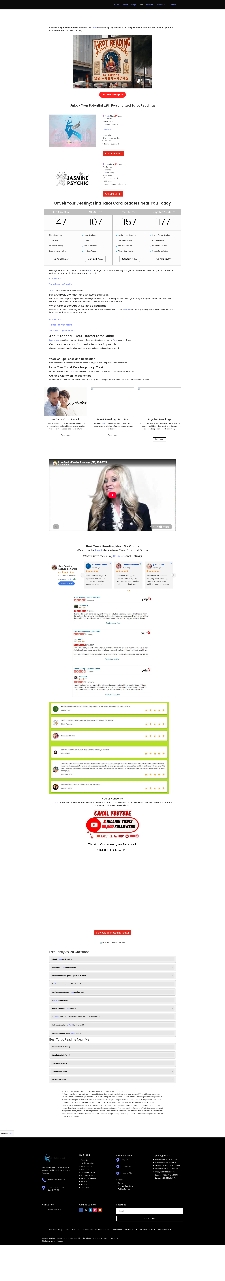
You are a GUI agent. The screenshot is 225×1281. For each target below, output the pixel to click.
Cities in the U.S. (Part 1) (61, 1047)
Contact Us (107, 129)
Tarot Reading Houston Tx (62, 330)
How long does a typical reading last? (68, 992)
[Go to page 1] (129, 590)
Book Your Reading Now (112, 95)
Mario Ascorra (98, 564)
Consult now (95, 258)
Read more (65, 435)
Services (84, 1181)
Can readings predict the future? (66, 984)
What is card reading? (62, 959)
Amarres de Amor (88, 1175)
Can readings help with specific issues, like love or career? (76, 1017)
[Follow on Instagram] (95, 1210)
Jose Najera (128, 564)
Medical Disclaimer (125, 1186)
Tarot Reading (86, 1166)
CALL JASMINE (112, 193)
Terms (120, 1183)
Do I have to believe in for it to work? (68, 1025)
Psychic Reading (87, 1163)
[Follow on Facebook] (81, 1210)
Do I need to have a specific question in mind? (69, 976)
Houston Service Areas (144, 1230)
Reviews (172, 5)
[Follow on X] (86, 1210)
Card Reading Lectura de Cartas (67, 567)
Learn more (54, 340)
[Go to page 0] (127, 590)
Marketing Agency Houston (52, 1241)
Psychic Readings (129, 5)
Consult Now (61, 258)
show (11, 1133)
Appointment (117, 1230)
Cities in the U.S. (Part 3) (61, 1063)
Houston (84, 1184)
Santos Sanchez (160, 564)
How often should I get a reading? (67, 1033)
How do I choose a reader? (64, 1008)
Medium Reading (87, 1169)
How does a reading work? (64, 967)
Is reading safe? (60, 1000)
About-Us (84, 1160)
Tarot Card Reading (88, 1178)
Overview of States (59, 1080)
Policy (120, 1180)
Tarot (141, 5)
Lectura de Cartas (88, 1172)
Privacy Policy (163, 1230)
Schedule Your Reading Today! (112, 932)
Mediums (150, 5)
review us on (65, 583)
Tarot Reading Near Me (60, 284)
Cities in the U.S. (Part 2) (61, 1055)
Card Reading (87, 1230)
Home (116, 5)
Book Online (161, 5)
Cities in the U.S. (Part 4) (61, 1071)
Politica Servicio (124, 1189)
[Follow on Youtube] (100, 1210)
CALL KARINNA (113, 153)
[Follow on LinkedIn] (90, 1210)
